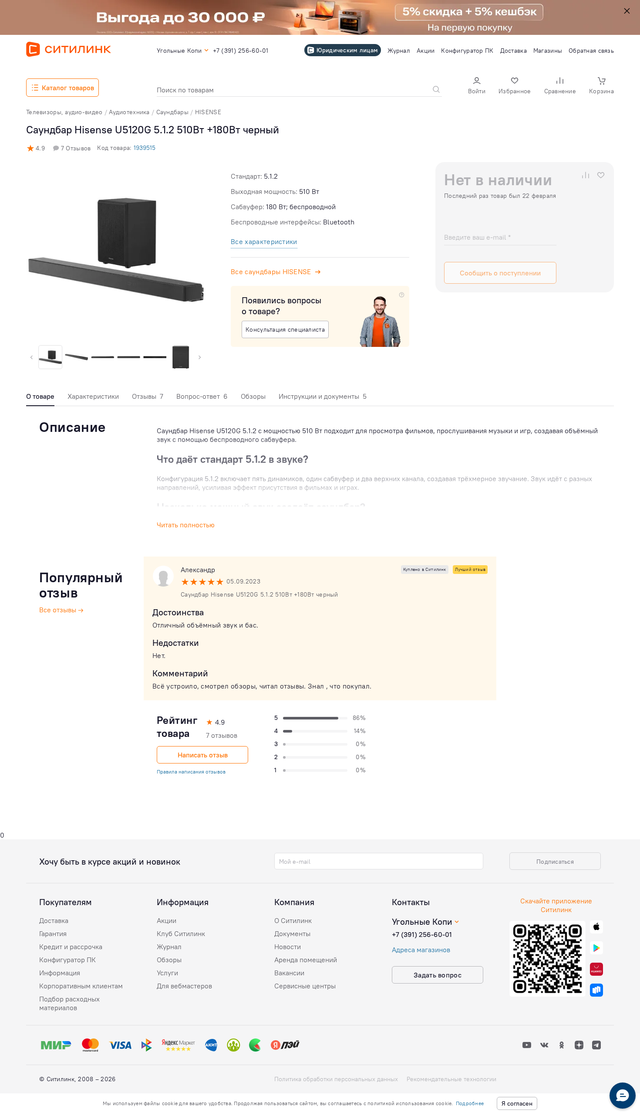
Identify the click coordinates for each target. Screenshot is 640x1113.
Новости (287, 946)
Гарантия (53, 933)
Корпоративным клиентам (81, 985)
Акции (166, 920)
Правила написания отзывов (191, 771)
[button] (476, 86)
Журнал (169, 946)
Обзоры (253, 396)
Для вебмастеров (184, 985)
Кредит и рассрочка (70, 946)
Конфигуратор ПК (67, 959)
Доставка (53, 920)
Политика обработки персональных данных (336, 1079)
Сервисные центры (305, 985)
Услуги (167, 972)
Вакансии (289, 972)
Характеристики (93, 396)
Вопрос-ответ (202, 396)
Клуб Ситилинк (181, 933)
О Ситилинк (293, 920)
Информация (59, 972)
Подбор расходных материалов (69, 1003)
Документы (292, 933)
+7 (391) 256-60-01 (422, 934)
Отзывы (147, 396)
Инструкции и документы (323, 396)
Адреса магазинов (421, 949)
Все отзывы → (61, 609)
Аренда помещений (305, 959)
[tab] (40, 398)
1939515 (144, 148)
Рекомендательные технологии (451, 1079)
